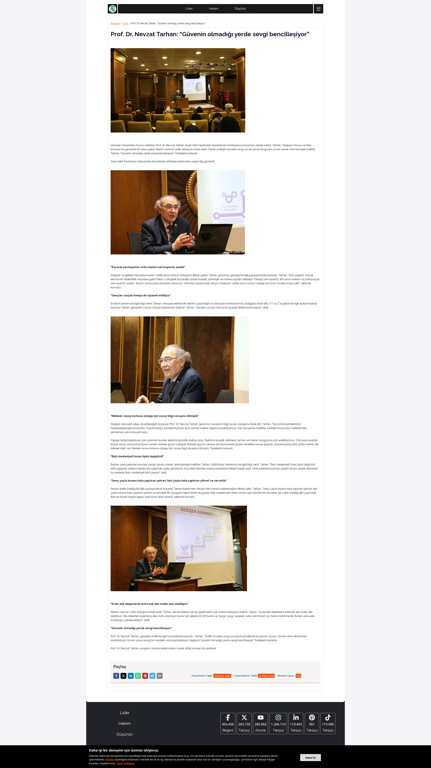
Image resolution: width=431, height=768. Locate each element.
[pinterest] (145, 676)
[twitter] (123, 676)
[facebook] (116, 676)
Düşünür (240, 8)
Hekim (213, 8)
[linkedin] (131, 676)
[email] (160, 676)
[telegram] (152, 676)
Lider (189, 8)
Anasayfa (115, 23)
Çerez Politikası (126, 763)
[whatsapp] (138, 676)
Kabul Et (310, 757)
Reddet (110, 759)
